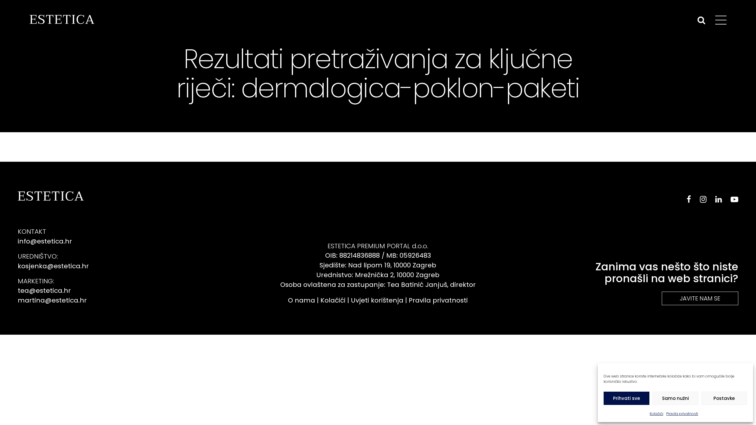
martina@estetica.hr (52, 300)
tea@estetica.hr (44, 290)
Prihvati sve (626, 398)
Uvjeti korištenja (377, 300)
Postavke (724, 398)
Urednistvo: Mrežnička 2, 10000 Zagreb (377, 274)
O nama (301, 300)
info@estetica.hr (45, 241)
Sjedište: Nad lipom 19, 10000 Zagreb (378, 265)
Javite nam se (700, 298)
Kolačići (656, 413)
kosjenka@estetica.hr (53, 266)
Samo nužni (675, 398)
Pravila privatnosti (682, 413)
